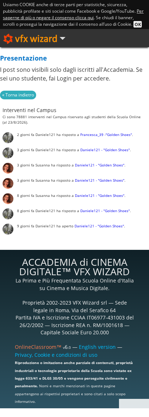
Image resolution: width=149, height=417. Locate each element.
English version (97, 346)
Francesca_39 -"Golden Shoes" (106, 134)
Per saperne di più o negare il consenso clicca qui (73, 14)
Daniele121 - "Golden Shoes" (105, 150)
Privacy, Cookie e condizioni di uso (56, 354)
